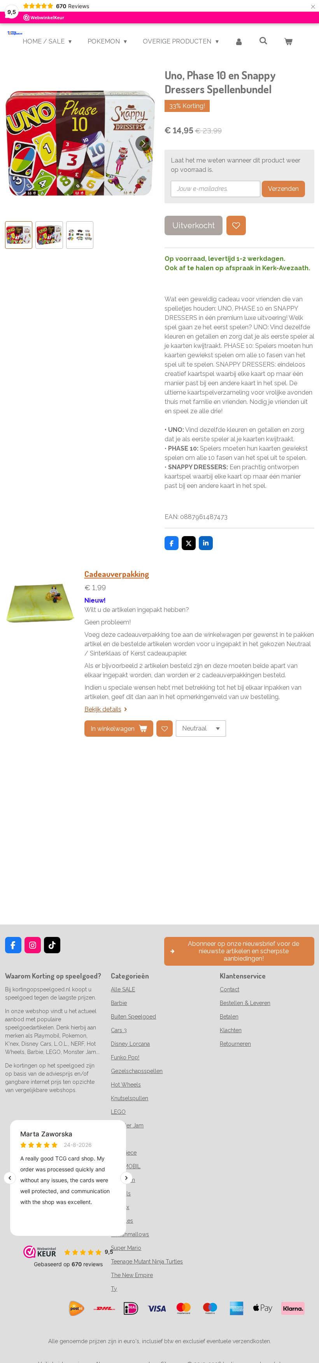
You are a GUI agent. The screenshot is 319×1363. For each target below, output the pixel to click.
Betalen (229, 1017)
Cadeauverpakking (116, 573)
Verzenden (283, 188)
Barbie (119, 1003)
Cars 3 (119, 1030)
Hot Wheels (126, 1085)
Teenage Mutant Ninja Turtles (147, 1261)
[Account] (239, 41)
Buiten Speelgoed (133, 1017)
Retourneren (235, 1044)
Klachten (231, 1030)
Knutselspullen (129, 1098)
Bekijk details (102, 709)
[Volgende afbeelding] (143, 143)
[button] (19, 235)
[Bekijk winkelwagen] (288, 41)
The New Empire (132, 1275)
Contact (229, 989)
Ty (114, 1289)
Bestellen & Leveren (245, 1003)
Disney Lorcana (130, 1044)
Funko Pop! (125, 1057)
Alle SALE (123, 989)
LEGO (118, 1112)
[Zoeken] (263, 40)
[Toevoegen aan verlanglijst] (236, 225)
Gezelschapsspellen (137, 1071)
